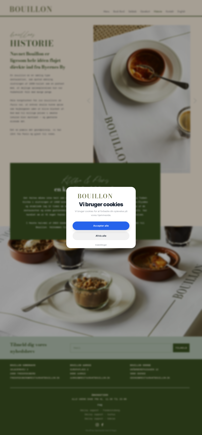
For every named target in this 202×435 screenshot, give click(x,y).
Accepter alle (101, 225)
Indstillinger (101, 245)
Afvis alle (101, 235)
